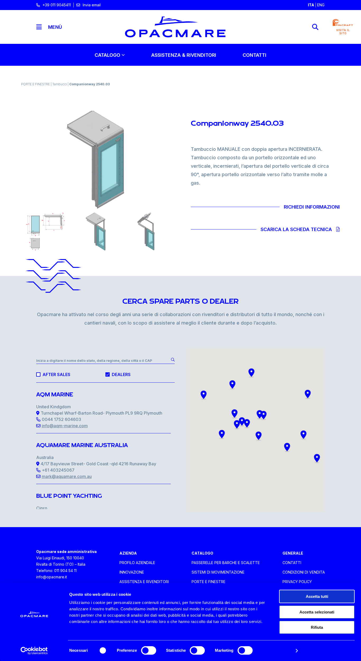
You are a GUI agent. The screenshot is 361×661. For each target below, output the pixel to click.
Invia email (92, 5)
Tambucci (60, 84)
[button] (203, 395)
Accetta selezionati (316, 612)
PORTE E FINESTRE (36, 84)
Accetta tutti (317, 596)
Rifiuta (317, 627)
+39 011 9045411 (57, 5)
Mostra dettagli (276, 650)
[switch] (148, 650)
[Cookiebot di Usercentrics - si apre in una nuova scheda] (34, 651)
